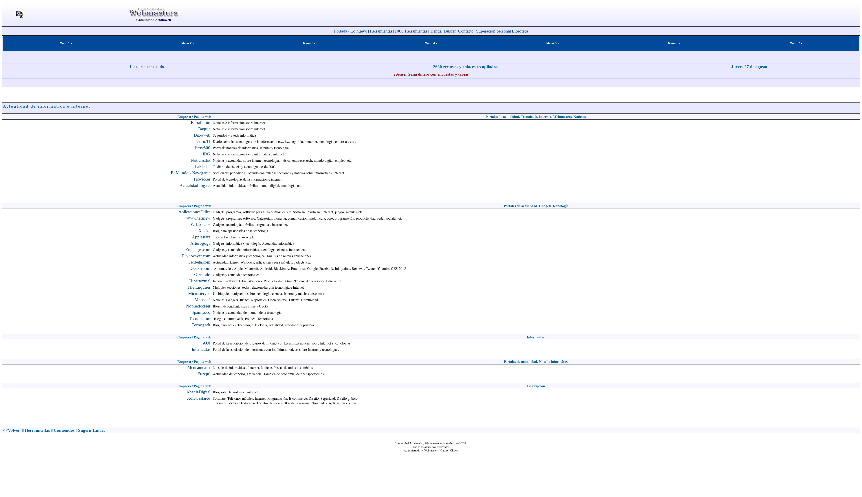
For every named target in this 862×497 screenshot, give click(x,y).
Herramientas (381, 31)
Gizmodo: (202, 274)
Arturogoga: (200, 243)
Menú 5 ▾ (552, 43)
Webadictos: (201, 224)
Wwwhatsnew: (198, 218)
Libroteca (520, 31)
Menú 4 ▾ (431, 43)
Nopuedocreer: (198, 306)
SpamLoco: (201, 312)
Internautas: (201, 349)
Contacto (466, 31)
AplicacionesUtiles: (194, 211)
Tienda (436, 31)
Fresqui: (204, 373)
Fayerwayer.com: (196, 255)
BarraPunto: (201, 122)
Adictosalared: (199, 398)
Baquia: (204, 128)
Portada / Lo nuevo (350, 31)
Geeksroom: (201, 268)
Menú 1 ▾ (66, 43)
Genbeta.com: (199, 262)
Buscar (450, 31)
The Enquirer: (199, 287)
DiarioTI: (203, 141)
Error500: (203, 147)
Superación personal (493, 31)
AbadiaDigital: (198, 392)
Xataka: (204, 230)
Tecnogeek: (201, 325)
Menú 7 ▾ (796, 43)
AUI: (207, 343)
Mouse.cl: (203, 299)
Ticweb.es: (202, 179)
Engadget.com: (198, 249)
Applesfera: (201, 237)
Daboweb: (202, 135)
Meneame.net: (199, 367)
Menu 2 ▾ (187, 43)
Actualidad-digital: (195, 185)
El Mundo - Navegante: (191, 172)
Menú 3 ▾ (309, 43)
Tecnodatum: (200, 318)
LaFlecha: (203, 166)
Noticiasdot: (201, 160)
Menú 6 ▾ (674, 43)
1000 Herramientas (411, 31)
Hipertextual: (200, 281)
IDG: (207, 154)
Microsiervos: (199, 293)
